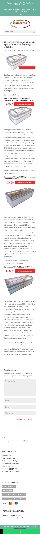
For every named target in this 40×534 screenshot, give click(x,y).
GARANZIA (23, 12)
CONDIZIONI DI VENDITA (12, 9)
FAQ (16, 12)
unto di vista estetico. (27, 345)
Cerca (25, 441)
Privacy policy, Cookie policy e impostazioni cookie (19, 526)
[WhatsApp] (21, 531)
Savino (8, 50)
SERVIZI (34, 9)
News (22, 50)
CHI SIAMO (26, 9)
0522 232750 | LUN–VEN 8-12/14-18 (21, 3)
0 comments (29, 50)
